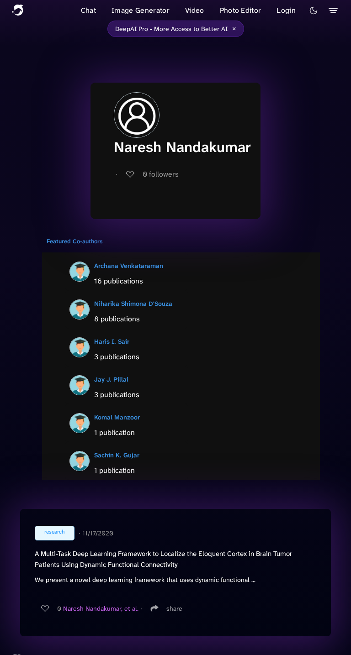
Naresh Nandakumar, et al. (100, 608)
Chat (88, 10)
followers (161, 174)
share (174, 608)
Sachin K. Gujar (116, 455)
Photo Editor (240, 10)
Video (194, 10)
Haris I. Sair (111, 341)
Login (286, 10)
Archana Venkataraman (128, 266)
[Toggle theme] (313, 10)
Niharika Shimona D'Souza (133, 303)
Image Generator (141, 10)
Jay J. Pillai (111, 379)
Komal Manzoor (117, 417)
